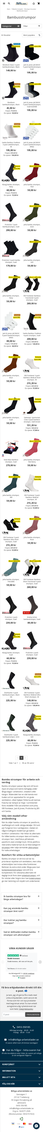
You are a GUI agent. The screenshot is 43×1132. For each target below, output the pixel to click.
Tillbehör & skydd (17, 9)
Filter (25, 26)
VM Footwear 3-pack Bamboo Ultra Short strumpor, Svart (11, 539)
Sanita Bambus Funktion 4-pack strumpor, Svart (32, 334)
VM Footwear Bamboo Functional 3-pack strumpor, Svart (31, 298)
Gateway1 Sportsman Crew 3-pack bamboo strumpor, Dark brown (32, 420)
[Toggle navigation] (4, 3)
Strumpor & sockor (30, 9)
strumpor (6, 847)
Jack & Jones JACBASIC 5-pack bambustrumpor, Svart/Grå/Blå (32, 104)
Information (9, 1071)
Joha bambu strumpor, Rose (32, 538)
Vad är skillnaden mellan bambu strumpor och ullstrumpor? (20, 933)
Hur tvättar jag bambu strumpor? (15, 921)
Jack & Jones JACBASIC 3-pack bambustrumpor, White (11, 335)
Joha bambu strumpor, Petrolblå (11, 580)
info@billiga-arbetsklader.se (23, 1039)
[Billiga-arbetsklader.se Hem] (21, 3)
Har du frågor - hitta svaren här (23, 1050)
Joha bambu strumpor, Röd (32, 186)
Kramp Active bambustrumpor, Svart (32, 618)
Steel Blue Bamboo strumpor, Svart (11, 461)
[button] (36, 1126)
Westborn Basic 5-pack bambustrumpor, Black (11, 66)
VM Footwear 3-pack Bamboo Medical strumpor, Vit (32, 497)
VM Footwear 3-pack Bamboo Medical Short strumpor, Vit (32, 377)
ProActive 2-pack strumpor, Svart (11, 618)
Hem (8, 9)
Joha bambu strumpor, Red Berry (32, 461)
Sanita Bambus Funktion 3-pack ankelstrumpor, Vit (11, 144)
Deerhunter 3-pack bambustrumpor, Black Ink (11, 695)
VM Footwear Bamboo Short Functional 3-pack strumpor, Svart (32, 581)
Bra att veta (8, 1077)
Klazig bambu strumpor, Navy (11, 186)
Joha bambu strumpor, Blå (11, 496)
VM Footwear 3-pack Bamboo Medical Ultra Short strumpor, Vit (32, 695)
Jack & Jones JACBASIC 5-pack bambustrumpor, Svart (32, 67)
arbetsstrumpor (29, 875)
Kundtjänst (8, 1064)
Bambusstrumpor (22, 11)
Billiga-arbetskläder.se (21, 1091)
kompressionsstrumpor (12, 870)
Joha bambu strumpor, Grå (32, 261)
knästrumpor (35, 878)
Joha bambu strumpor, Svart (11, 419)
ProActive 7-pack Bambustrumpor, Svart (11, 226)
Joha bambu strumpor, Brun (11, 376)
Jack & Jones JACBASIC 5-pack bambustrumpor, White (32, 144)
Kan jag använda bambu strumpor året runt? (16, 909)
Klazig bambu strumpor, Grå (32, 736)
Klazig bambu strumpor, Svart (11, 654)
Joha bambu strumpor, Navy (11, 297)
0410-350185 (23, 1027)
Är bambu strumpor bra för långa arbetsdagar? (17, 898)
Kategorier (7, 26)
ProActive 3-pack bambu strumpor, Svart (11, 261)
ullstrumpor (33, 847)
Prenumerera (33, 1014)
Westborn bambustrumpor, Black (11, 103)
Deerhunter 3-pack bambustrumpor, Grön (11, 736)
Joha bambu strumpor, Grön (32, 226)
